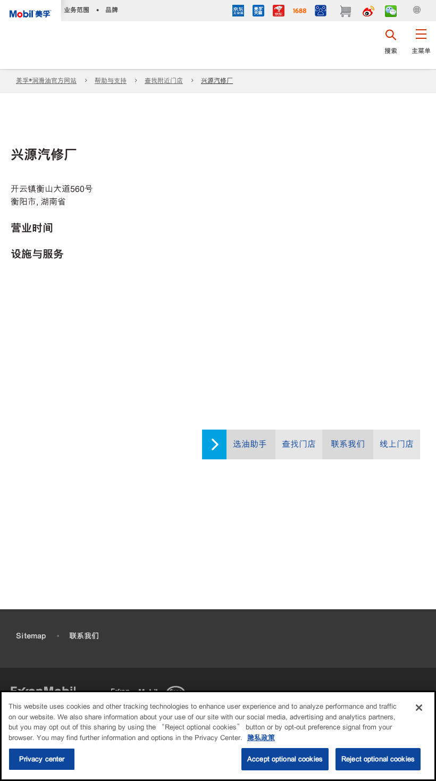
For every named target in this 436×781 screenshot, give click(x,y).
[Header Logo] (30, 11)
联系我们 (348, 444)
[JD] (279, 12)
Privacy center (42, 759)
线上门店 (397, 444)
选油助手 (250, 444)
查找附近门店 (164, 81)
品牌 (111, 9)
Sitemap (31, 636)
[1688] (300, 12)
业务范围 (76, 9)
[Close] (419, 707)
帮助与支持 (111, 81)
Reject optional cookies (378, 759)
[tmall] (258, 12)
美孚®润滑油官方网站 (46, 81)
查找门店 (299, 444)
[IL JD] (238, 12)
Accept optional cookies (285, 759)
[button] (421, 45)
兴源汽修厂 (217, 81)
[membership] (321, 12)
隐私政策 (261, 738)
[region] (218, 736)
